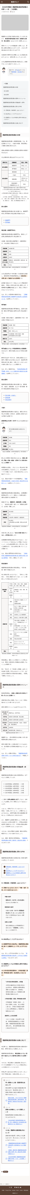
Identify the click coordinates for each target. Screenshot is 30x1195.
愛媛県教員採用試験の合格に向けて (13, 123)
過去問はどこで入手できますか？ (15, 871)
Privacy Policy (8, 1190)
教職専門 (7, 220)
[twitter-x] (9, 1187)
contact (21, 1190)
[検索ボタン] (28, 2)
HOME (3, 1190)
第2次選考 (6, 94)
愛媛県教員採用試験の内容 (10, 87)
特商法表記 (26, 1190)
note (18, 70)
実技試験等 (8, 400)
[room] (13, 1187)
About (17, 1190)
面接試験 (7, 397)
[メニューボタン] (2, 2)
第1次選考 (6, 91)
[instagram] (11, 1187)
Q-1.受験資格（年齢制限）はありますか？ (14, 110)
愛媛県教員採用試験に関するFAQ (12, 106)
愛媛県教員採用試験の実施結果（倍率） (14, 102)
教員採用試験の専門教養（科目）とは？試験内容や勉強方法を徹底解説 (14, 371)
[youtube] (17, 1187)
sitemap (13, 1190)
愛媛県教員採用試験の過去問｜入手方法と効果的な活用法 (14, 955)
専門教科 (7, 222)
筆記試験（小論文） (10, 395)
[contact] (20, 1187)
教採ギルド (15, 2)
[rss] (18, 1187)
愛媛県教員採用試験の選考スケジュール (14, 98)
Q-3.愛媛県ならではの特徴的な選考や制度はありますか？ (15, 118)
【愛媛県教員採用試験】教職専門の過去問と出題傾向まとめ (14, 296)
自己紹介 (20, 72)
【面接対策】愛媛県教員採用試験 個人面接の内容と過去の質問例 (14, 555)
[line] (15, 1187)
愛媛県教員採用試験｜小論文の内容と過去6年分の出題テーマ (14, 481)
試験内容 (5, 1171)
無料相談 (14, 72)
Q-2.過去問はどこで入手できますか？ (13, 114)
